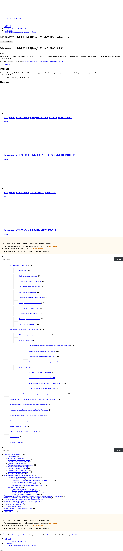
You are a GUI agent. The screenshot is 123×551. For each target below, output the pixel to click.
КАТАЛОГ (7, 27)
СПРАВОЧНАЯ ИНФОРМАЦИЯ (15, 28)
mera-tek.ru (53, 246)
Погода (2, 533)
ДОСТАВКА (8, 30)
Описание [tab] (7, 64)
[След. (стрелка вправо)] (2, 550)
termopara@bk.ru (37, 248)
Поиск (2, 256)
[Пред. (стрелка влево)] (1, 550)
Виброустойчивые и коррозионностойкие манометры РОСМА (43, 61)
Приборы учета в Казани (10, 18)
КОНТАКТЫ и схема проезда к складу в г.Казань (20, 32)
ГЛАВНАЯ (7, 25)
